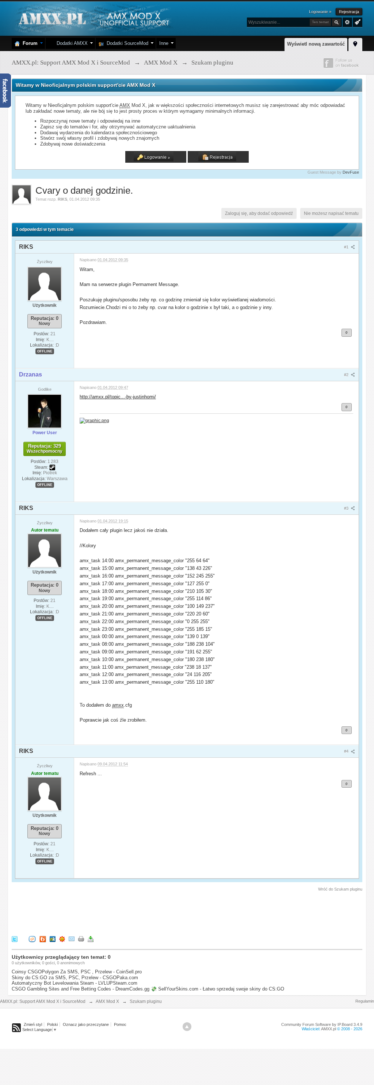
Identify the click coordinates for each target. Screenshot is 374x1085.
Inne (163, 43)
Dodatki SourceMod (126, 43)
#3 (347, 508)
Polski (52, 1024)
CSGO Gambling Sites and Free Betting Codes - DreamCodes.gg (80, 989)
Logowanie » (320, 11)
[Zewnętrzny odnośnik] (94, 420)
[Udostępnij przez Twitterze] (15, 938)
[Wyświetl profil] (44, 283)
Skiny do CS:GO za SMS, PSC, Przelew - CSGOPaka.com (75, 977)
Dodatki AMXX (71, 43)
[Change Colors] (356, 22)
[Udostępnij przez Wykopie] (32, 938)
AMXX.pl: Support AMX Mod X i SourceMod (42, 1001)
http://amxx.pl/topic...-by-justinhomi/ (118, 396)
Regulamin (364, 1001)
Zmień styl (33, 1024)
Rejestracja (349, 11)
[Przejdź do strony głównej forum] (93, 18)
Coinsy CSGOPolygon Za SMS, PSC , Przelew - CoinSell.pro (77, 971)
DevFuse (351, 172)
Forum (29, 43)
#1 (347, 247)
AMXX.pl (328, 1029)
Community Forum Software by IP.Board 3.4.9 (321, 1024)
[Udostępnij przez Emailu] (72, 938)
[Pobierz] (91, 938)
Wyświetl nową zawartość (316, 44)
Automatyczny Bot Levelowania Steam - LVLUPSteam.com (74, 983)
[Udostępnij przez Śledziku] (53, 938)
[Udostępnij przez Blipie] (42, 938)
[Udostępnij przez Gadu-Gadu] (62, 938)
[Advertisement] (145, 912)
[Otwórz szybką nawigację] (355, 43)
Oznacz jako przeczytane (86, 1024)
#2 (347, 374)
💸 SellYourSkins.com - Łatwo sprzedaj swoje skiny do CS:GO (217, 989)
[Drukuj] (81, 938)
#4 (347, 751)
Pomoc (120, 1024)
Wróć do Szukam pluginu (340, 889)
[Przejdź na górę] (187, 1026)
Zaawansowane (347, 22)
